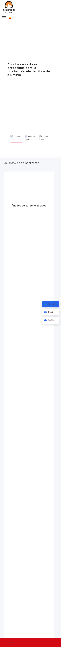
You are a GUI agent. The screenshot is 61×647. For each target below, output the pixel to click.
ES (13, 18)
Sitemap (10, 642)
